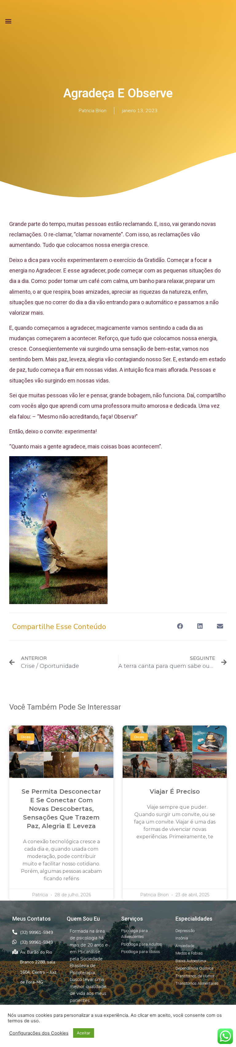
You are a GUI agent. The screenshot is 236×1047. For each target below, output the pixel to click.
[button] (8, 21)
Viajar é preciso (175, 791)
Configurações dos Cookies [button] (39, 1033)
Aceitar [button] (83, 1032)
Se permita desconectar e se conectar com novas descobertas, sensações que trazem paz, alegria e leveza (61, 809)
